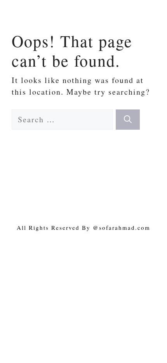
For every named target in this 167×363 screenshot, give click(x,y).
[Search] (128, 119)
